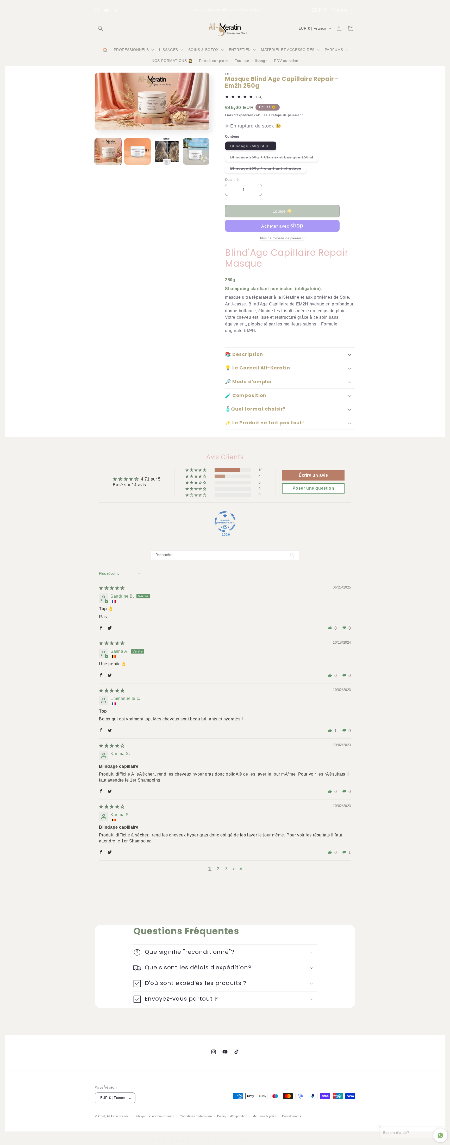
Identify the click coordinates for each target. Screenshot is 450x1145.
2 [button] (218, 869)
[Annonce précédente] (174, 10)
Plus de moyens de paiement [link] (282, 238)
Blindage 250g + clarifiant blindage (268, 169)
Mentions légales (265, 1116)
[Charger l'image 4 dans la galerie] (196, 151)
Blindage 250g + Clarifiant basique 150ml (274, 158)
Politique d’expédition (232, 1116)
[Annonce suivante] (275, 10)
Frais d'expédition (239, 115)
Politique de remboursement (154, 1116)
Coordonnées (291, 1116)
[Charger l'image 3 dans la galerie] (166, 151)
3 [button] (226, 869)
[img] (112, 588)
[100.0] (225, 521)
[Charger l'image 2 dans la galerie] (137, 151)
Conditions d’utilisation (196, 1116)
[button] (100, 28)
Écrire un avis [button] (313, 475)
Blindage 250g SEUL (253, 147)
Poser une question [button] (313, 488)
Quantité (232, 180)
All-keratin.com (117, 1116)
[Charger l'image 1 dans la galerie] (108, 151)
